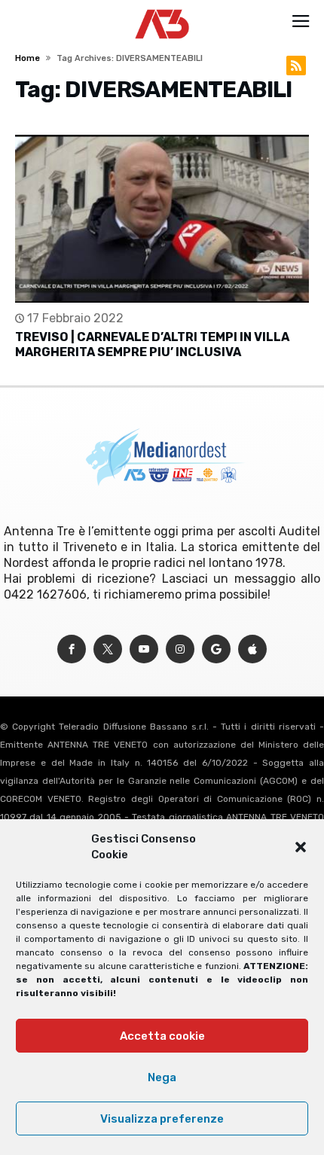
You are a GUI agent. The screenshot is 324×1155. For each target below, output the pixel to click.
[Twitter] (107, 649)
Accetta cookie (162, 1036)
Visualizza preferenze (162, 1119)
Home (27, 58)
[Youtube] (144, 649)
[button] (300, 847)
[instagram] (180, 649)
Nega (162, 1077)
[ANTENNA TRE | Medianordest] (162, 9)
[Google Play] (216, 649)
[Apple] (252, 649)
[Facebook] (71, 649)
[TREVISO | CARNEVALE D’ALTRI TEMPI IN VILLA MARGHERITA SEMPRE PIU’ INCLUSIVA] (161, 219)
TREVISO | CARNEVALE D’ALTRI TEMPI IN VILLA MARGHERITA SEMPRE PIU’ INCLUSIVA (152, 344)
